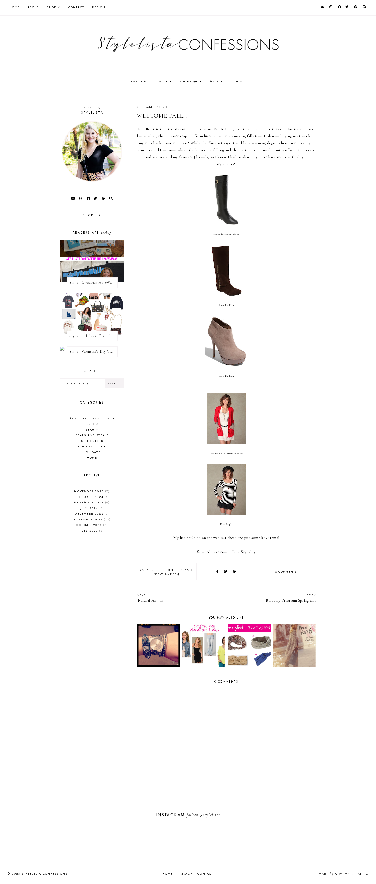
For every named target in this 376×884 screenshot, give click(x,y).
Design (98, 7)
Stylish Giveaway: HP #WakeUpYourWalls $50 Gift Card (93, 282)
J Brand (185, 570)
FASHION (139, 81)
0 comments (286, 572)
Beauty (91, 430)
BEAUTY (161, 81)
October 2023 (91, 525)
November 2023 (91, 519)
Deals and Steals (92, 435)
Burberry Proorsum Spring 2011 (291, 598)
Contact (76, 7)
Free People (165, 570)
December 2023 (91, 514)
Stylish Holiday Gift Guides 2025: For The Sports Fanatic (93, 336)
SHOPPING (189, 81)
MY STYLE (218, 81)
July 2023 (91, 531)
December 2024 (91, 497)
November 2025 (91, 491)
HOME (240, 81)
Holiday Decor (92, 446)
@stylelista (210, 815)
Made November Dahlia (343, 874)
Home (14, 7)
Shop (51, 7)
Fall (148, 570)
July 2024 (91, 508)
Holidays (92, 452)
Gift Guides (92, 441)
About (33, 7)
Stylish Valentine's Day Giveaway (93, 351)
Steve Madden (166, 574)
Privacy (185, 873)
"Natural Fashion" (150, 598)
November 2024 (91, 502)
